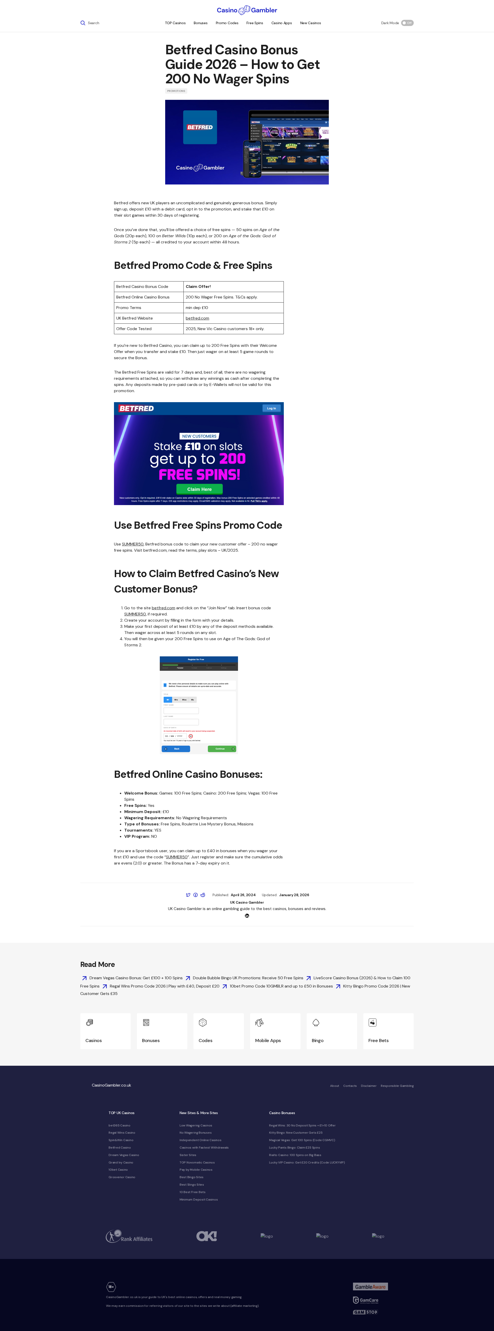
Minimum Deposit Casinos (199, 1199)
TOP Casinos (175, 23)
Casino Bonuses (282, 1112)
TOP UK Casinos (122, 1112)
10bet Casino (118, 1170)
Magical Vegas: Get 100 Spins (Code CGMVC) (302, 1140)
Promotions (176, 91)
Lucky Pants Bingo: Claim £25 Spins (294, 1147)
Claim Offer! (198, 286)
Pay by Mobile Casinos (196, 1170)
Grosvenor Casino (122, 1177)
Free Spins (254, 23)
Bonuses (200, 23)
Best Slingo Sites (192, 1185)
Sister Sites (188, 1155)
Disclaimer (369, 1086)
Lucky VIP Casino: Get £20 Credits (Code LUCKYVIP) (307, 1162)
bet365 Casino (119, 1125)
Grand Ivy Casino (121, 1162)
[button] (89, 22)
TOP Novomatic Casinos (197, 1162)
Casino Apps (281, 23)
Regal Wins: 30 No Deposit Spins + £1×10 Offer (302, 1125)
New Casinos (310, 23)
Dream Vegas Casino (124, 1155)
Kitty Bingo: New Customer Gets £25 (295, 1133)
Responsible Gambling (397, 1086)
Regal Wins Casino (122, 1133)
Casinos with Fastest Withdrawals (204, 1147)
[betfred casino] (199, 453)
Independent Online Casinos (201, 1140)
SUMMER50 (133, 544)
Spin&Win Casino (121, 1140)
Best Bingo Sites (192, 1177)
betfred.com (197, 318)
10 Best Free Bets (193, 1192)
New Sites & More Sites (199, 1112)
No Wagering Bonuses (195, 1133)
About (334, 1086)
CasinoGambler (111, 1085)
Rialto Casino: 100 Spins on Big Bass (295, 1155)
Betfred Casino (120, 1147)
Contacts (350, 1086)
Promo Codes (227, 23)
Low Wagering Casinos (196, 1125)
